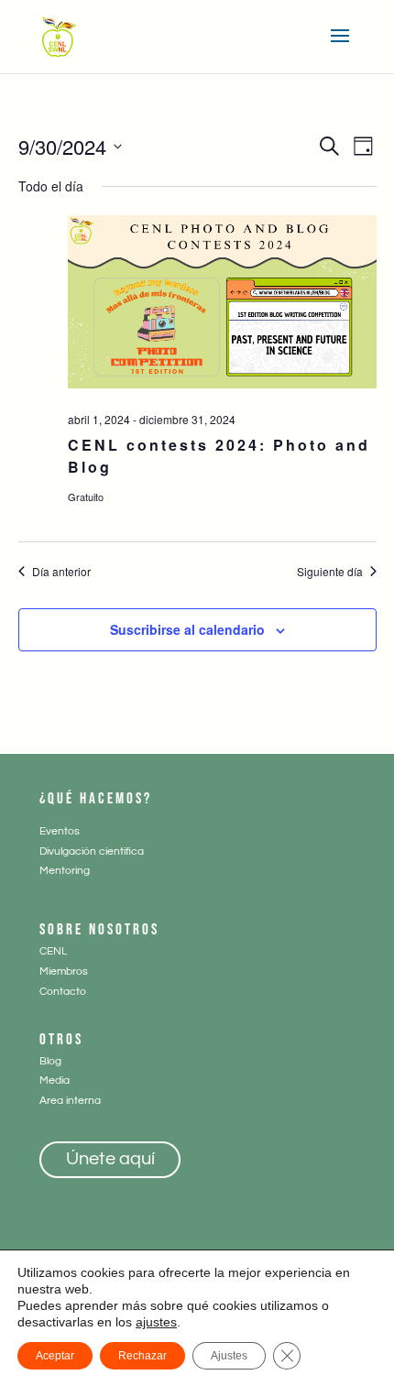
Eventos (59, 831)
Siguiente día (330, 571)
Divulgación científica (91, 851)
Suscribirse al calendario (187, 629)
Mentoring (64, 871)
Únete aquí (110, 1159)
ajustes (156, 1322)
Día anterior (61, 571)
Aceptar (55, 1355)
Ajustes (229, 1355)
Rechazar (142, 1355)
